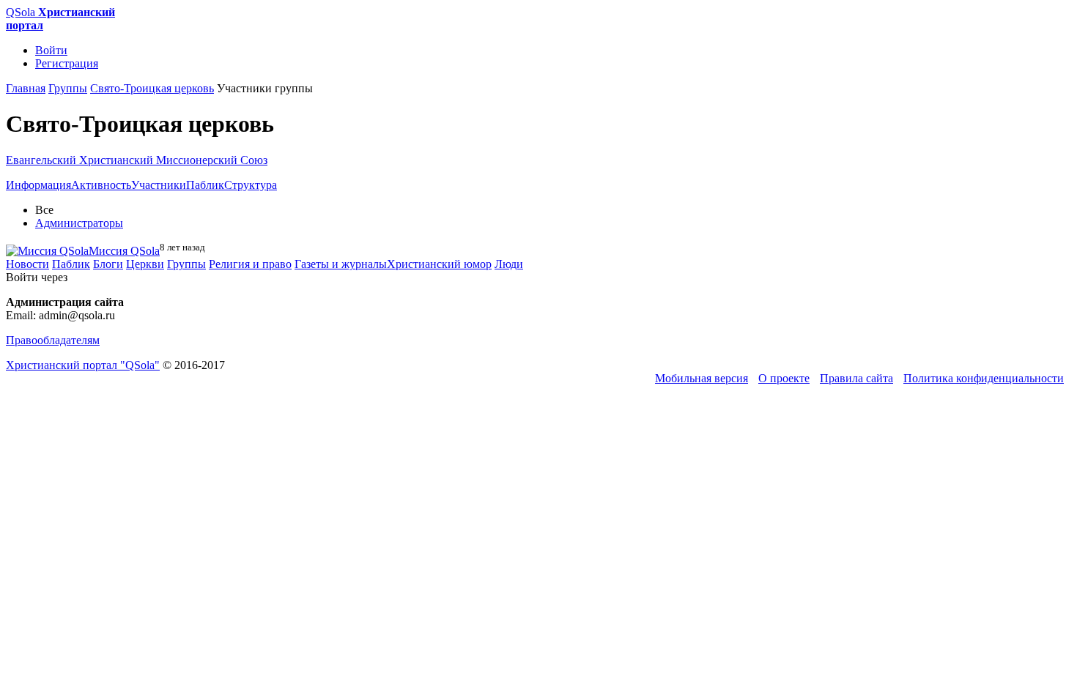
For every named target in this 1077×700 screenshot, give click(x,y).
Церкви (145, 264)
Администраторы (79, 223)
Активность (101, 185)
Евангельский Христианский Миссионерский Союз (136, 160)
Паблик (205, 185)
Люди (509, 264)
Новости (27, 264)
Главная (25, 88)
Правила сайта (856, 378)
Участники (158, 185)
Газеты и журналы (341, 264)
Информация (38, 185)
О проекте (784, 378)
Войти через (36, 277)
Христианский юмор (439, 264)
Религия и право (250, 264)
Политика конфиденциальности (983, 378)
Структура (250, 185)
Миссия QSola (124, 251)
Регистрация (66, 63)
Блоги (108, 264)
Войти (51, 50)
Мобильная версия (701, 378)
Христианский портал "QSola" (83, 365)
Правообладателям (53, 340)
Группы (186, 264)
